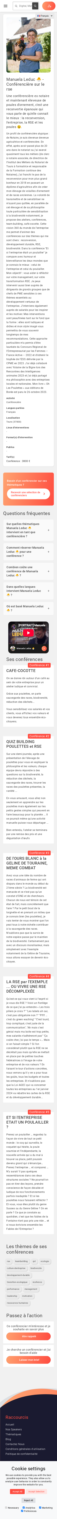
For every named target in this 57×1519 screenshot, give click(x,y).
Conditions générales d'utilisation (25, 1449)
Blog (8, 1439)
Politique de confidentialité (21, 1453)
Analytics (30, 1508)
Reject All (28, 1500)
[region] (28, 637)
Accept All (17, 1491)
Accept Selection (36, 1491)
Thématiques (13, 1434)
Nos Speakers (14, 1429)
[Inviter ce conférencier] (28, 648)
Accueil (10, 1424)
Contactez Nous (15, 1444)
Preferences (30, 1511)
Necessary (13, 1508)
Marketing (47, 1508)
